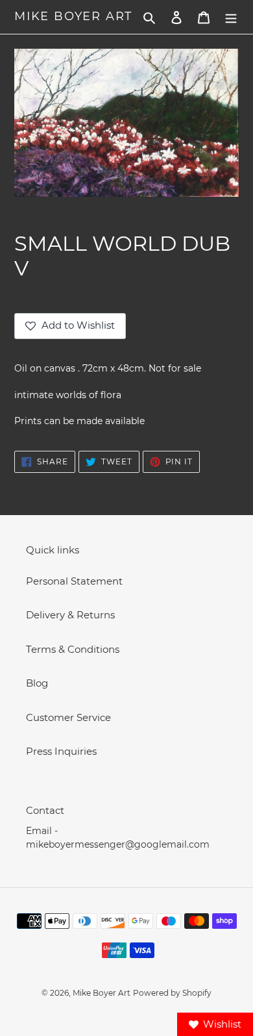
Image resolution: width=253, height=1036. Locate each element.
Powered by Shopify (172, 993)
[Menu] (231, 17)
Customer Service (68, 717)
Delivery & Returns (70, 615)
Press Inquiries (61, 751)
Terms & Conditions (72, 649)
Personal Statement (74, 581)
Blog (37, 683)
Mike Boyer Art (73, 16)
